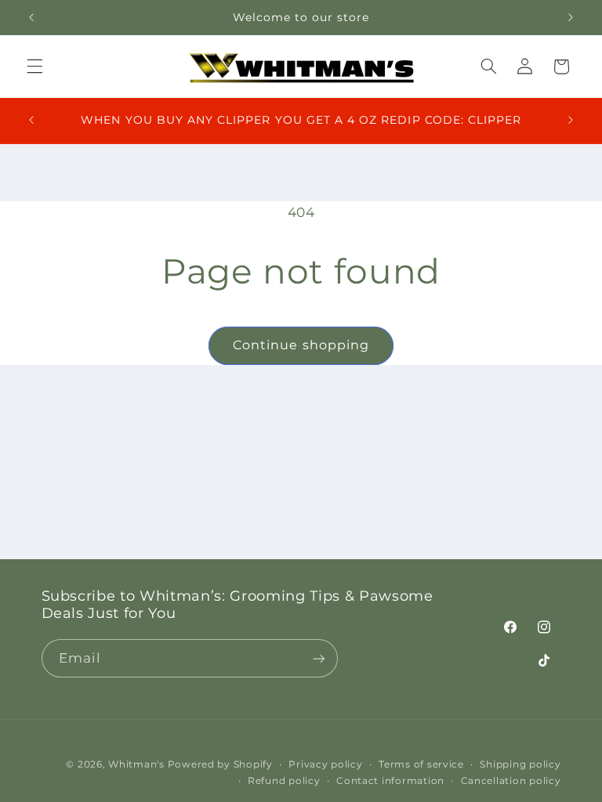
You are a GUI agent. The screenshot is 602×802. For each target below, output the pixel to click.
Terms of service (421, 764)
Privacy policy (325, 764)
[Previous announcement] (31, 17)
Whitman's (136, 764)
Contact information (390, 780)
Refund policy (284, 780)
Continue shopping (301, 345)
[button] (34, 67)
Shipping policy (520, 764)
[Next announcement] (570, 17)
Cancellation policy (511, 780)
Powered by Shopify (220, 764)
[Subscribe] (318, 658)
